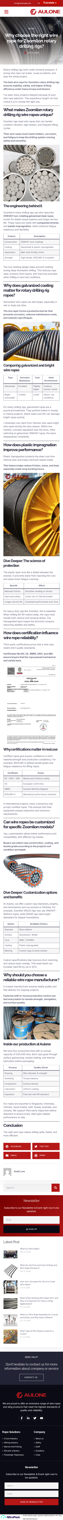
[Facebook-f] (22, 1418)
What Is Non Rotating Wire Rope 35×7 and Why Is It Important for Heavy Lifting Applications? (39, 1301)
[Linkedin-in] (28, 1418)
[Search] (56, 1188)
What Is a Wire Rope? (29, 1248)
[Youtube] (41, 1418)
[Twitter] (35, 1418)
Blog (32, 28)
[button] (6, 11)
